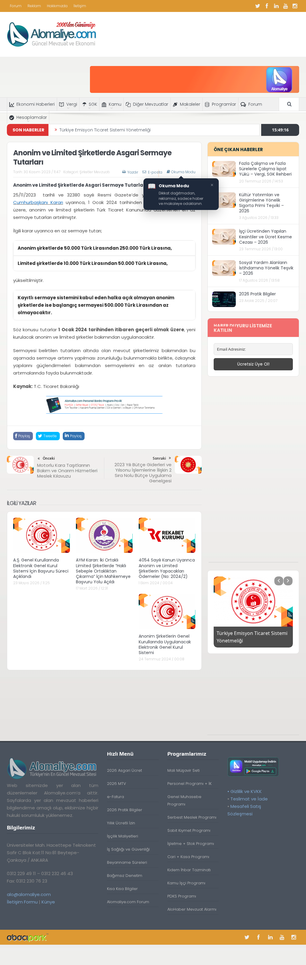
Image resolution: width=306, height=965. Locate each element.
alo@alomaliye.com (29, 894)
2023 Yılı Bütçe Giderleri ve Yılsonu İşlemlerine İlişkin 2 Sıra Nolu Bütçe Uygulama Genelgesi (143, 472)
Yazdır (132, 172)
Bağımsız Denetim (124, 875)
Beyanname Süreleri (127, 862)
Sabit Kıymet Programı (188, 830)
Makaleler (190, 104)
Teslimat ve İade (249, 799)
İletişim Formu (22, 902)
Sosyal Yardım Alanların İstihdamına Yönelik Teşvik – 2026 (266, 268)
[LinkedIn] (276, 5)
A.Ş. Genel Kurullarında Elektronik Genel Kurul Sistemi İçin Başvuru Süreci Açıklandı (40, 568)
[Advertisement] (253, 472)
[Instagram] (294, 5)
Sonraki (159, 458)
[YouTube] (285, 5)
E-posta (155, 172)
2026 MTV (116, 783)
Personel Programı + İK (189, 783)
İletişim (80, 5)
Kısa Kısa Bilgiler (122, 889)
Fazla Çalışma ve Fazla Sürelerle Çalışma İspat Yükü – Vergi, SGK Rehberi (265, 168)
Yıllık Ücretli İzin (121, 823)
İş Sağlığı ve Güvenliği (128, 849)
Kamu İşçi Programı (186, 883)
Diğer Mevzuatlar (150, 104)
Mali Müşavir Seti (183, 770)
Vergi (71, 104)
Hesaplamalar (31, 117)
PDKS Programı (181, 896)
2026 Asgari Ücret (124, 770)
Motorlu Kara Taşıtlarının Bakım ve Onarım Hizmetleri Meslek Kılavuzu (67, 470)
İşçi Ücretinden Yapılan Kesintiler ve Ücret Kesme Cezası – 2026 (265, 236)
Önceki (49, 458)
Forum (16, 5)
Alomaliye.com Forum (128, 902)
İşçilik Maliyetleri (122, 836)
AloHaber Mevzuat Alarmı (191, 909)
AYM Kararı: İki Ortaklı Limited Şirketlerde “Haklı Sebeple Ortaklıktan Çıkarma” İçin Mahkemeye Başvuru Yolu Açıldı (103, 571)
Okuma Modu (183, 172)
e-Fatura (115, 797)
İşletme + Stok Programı (190, 843)
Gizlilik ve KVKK (246, 791)
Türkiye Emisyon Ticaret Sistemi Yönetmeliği (105, 130)
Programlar (224, 104)
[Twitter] (257, 5)
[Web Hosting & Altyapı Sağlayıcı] (27, 937)
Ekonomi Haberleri (35, 104)
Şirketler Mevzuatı (94, 171)
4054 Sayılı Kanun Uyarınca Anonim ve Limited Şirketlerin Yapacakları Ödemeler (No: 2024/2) (167, 568)
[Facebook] (266, 5)
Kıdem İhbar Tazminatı (189, 870)
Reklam (34, 5)
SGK (93, 104)
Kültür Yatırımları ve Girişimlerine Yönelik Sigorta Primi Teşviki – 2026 (261, 203)
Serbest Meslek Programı (191, 817)
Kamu (115, 104)
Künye (48, 902)
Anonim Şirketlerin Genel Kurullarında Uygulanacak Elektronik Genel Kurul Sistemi (165, 644)
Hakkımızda (57, 5)
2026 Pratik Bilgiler (257, 294)
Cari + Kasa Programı (188, 857)
